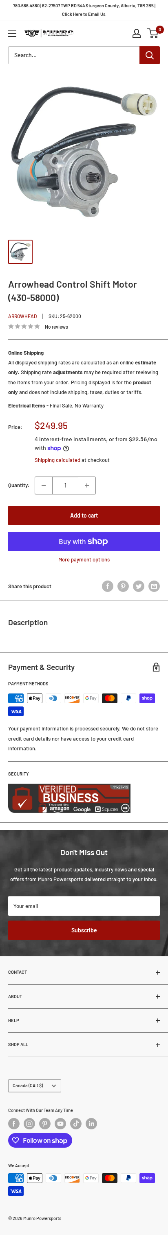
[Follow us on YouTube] (60, 1123)
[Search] (149, 55)
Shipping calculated (57, 460)
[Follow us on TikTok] (76, 1123)
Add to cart (84, 515)
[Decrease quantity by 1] (43, 485)
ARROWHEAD (22, 316)
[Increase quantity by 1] (86, 485)
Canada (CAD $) (28, 1085)
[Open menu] (12, 33)
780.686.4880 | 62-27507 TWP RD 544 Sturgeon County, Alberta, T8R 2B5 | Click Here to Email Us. (84, 10)
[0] (153, 33)
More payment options (84, 559)
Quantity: (19, 485)
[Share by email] (154, 586)
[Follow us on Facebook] (14, 1123)
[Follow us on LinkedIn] (91, 1123)
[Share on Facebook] (107, 586)
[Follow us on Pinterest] (45, 1123)
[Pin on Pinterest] (123, 586)
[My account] (137, 33)
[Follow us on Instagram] (29, 1123)
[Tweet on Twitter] (138, 586)
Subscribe (84, 930)
